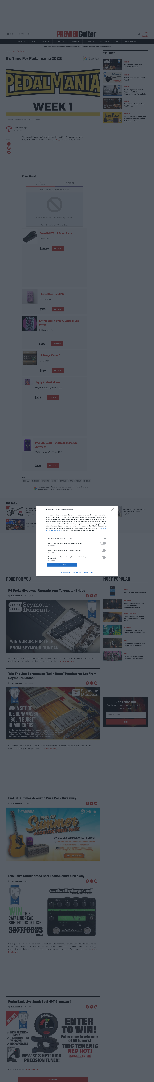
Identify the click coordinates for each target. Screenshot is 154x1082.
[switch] (103, 543)
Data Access (77, 572)
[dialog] (77, 541)
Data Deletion (65, 572)
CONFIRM (62, 564)
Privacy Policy (88, 572)
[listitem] (77, 538)
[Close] (113, 510)
